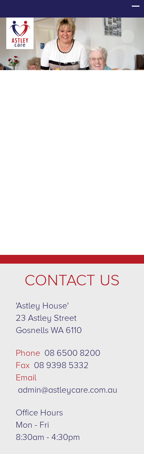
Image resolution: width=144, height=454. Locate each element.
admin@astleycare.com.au (67, 390)
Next (130, 45)
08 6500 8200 (72, 353)
